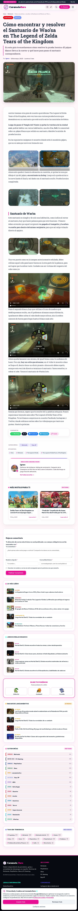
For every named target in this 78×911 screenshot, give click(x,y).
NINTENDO (8, 17)
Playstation (33, 839)
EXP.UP (17, 17)
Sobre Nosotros (8, 886)
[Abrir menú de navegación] (73, 7)
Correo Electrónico (46, 560)
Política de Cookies (39, 897)
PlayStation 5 (49, 839)
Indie (35, 843)
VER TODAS (68, 748)
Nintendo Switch (42, 835)
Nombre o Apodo (11, 560)
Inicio (4, 14)
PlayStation (44, 869)
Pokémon (63, 839)
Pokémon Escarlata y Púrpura (17, 843)
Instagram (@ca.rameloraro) (50, 886)
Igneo (8, 58)
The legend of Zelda (32, 453)
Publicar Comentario (16, 573)
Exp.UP (33, 445)
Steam (56, 835)
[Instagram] (47, 7)
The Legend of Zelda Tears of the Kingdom (53, 453)
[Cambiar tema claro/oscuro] (56, 7)
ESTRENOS (68, 703)
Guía (11, 453)
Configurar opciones (39, 906)
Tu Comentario (11, 546)
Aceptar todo (20, 902)
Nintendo (10, 14)
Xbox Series (48, 843)
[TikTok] (51, 7)
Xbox (10, 839)
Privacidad (50, 897)
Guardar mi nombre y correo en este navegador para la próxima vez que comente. (33, 568)
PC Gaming (44, 874)
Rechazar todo (57, 902)
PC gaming (12, 835)
